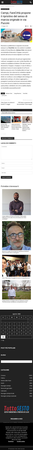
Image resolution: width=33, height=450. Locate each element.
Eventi (2, 383)
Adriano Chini (9, 93)
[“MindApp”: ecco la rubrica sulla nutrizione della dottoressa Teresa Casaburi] (27, 119)
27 (21, 333)
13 (21, 327)
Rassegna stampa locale (7, 393)
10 (7, 327)
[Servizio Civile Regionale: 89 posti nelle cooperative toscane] (6, 119)
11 (12, 327)
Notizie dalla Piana (5, 9)
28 (26, 333)
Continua (11, 441)
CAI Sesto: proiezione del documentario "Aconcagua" (24, 103)
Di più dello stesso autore (8, 112)
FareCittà (25, 93)
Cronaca (3, 375)
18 (12, 330)
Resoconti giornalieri (6, 388)
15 (30, 327)
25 (12, 333)
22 (30, 330)
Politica (3, 378)
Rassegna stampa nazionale (8, 396)
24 (7, 333)
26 (17, 333)
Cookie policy (21, 441)
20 (21, 330)
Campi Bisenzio (17, 93)
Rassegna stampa (6, 386)
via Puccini (4, 95)
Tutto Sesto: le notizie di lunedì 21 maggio (7, 103)
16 (3, 330)
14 (26, 327)
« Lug (2, 340)
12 (17, 327)
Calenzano (4, 391)
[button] (30, 2)
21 (26, 330)
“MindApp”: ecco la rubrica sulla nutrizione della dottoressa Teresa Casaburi (26, 127)
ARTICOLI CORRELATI (7, 110)
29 (30, 333)
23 (3, 333)
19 (17, 330)
